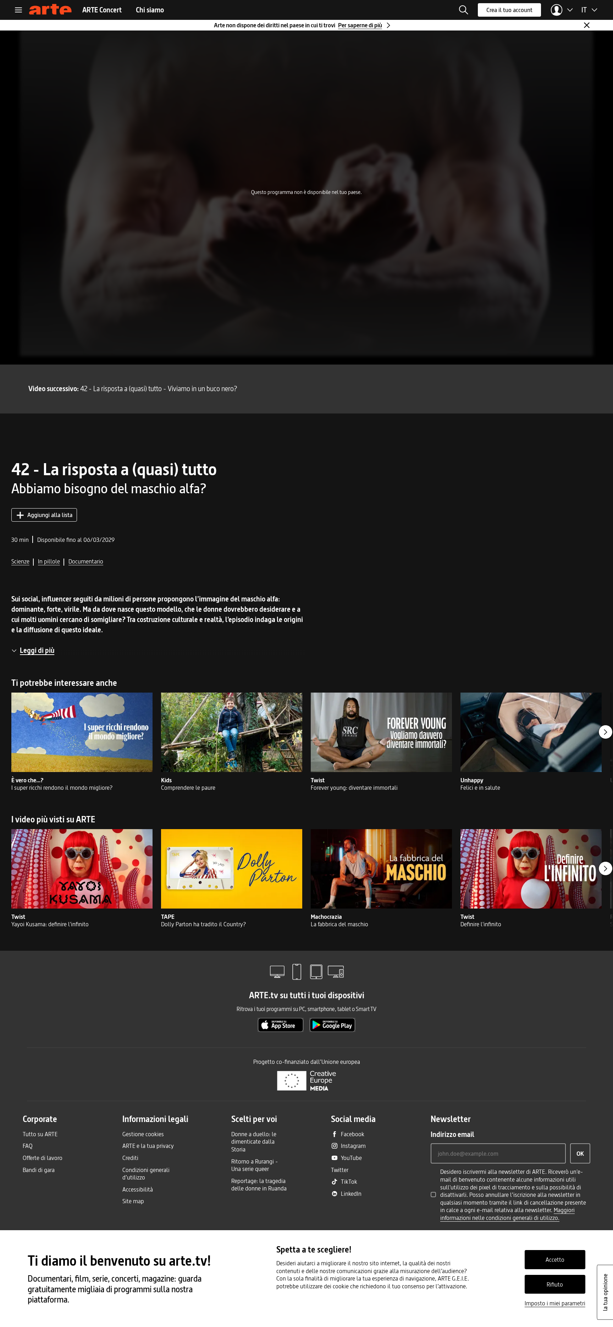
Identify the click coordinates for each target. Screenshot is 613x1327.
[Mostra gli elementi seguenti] (605, 732)
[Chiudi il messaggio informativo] (586, 25)
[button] (464, 10)
